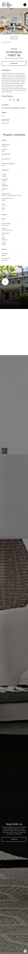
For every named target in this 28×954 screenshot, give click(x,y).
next (16, 37)
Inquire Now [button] (14, 63)
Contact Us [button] (14, 839)
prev (12, 37)
